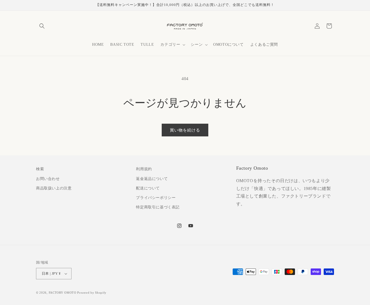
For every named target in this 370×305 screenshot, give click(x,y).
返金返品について (152, 179)
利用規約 (144, 169)
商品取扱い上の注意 (54, 188)
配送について (148, 188)
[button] (42, 26)
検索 (40, 169)
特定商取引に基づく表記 (158, 207)
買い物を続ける (185, 130)
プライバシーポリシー (156, 198)
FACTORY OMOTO (62, 292)
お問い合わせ (48, 179)
